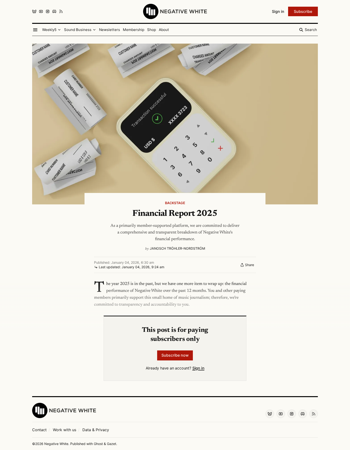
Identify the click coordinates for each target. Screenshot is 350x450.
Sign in (198, 368)
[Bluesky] (34, 11)
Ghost (98, 444)
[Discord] (54, 11)
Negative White (56, 444)
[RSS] (61, 11)
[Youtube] (41, 11)
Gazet (111, 444)
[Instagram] (47, 11)
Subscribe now (175, 355)
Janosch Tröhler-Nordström (177, 248)
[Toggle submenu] (59, 30)
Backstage (175, 203)
